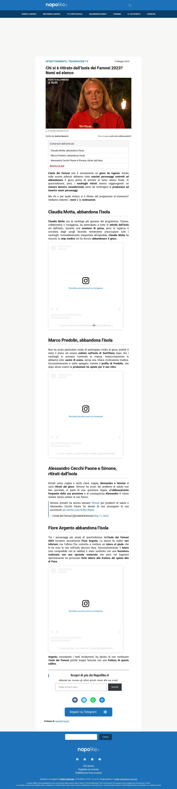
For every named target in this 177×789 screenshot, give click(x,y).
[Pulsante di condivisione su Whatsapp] (93, 700)
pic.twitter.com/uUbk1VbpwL (79, 509)
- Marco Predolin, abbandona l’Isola (67, 155)
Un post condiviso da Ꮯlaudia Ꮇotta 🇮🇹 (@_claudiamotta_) (86, 325)
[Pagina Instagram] (85, 759)
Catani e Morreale (67, 779)
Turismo (117, 14)
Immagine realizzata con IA (58, 131)
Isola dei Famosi (62, 721)
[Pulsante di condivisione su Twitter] (84, 700)
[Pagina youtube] (99, 759)
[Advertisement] (88, 37)
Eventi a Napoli (29, 14)
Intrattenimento (56, 61)
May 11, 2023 (101, 515)
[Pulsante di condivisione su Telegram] (102, 700)
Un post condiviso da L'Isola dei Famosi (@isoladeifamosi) (86, 648)
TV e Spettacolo (74, 14)
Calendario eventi (97, 14)
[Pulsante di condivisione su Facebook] (75, 700)
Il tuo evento (134, 14)
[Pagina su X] (92, 759)
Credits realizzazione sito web (125, 779)
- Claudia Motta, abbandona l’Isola (67, 150)
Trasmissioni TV (78, 61)
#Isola (96, 502)
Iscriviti (114, 687)
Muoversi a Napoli (51, 14)
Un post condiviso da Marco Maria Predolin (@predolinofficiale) (86, 453)
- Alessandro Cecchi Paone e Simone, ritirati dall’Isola (76, 160)
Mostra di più (57, 166)
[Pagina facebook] (77, 759)
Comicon (151, 14)
